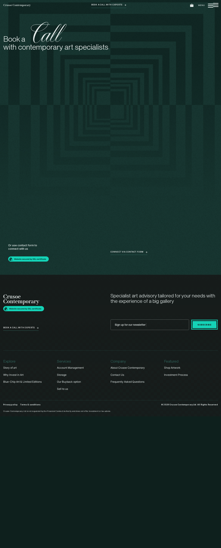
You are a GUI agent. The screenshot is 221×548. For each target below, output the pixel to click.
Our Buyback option (69, 381)
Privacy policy (10, 405)
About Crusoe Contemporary (127, 367)
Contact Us (117, 374)
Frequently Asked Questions (127, 381)
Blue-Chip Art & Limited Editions (22, 381)
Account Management (70, 367)
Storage (61, 374)
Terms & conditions (30, 405)
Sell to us (62, 388)
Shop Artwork (172, 367)
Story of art (10, 367)
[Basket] (192, 5)
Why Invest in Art (13, 374)
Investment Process (176, 374)
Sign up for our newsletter (130, 324)
